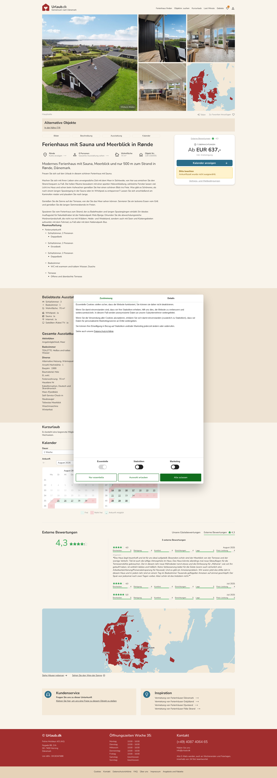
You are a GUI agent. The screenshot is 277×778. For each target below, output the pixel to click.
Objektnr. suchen (181, 8)
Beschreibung (86, 135)
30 (126, 500)
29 (119, 500)
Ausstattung (116, 135)
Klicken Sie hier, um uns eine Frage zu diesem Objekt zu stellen (86, 700)
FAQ (136, 771)
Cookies (97, 771)
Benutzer (233, 8)
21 (112, 495)
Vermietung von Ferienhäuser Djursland (174, 705)
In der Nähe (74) (52, 127)
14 (112, 490)
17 (133, 490)
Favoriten (228, 7)
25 (58, 500)
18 (140, 490)
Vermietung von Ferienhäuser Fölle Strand (175, 708)
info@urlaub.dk (183, 750)
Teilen (203, 114)
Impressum (155, 771)
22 (119, 495)
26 (65, 500)
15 (119, 490)
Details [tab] (170, 298)
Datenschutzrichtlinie (122, 771)
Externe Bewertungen (200, 138)
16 (126, 490)
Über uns (144, 771)
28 (112, 500)
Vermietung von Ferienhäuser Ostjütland (174, 701)
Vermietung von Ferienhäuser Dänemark (174, 697)
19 (147, 490)
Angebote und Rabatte (173, 771)
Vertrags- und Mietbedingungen (204, 180)
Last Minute (209, 8)
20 (154, 490)
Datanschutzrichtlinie (104, 331)
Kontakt (106, 771)
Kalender (146, 135)
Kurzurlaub (197, 8)
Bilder (56, 135)
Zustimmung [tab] (106, 298)
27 (72, 500)
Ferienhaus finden (164, 8)
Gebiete (220, 8)
